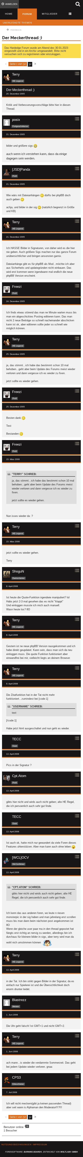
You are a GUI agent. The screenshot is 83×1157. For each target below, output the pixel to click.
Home (8, 14)
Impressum (40, 1144)
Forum (27, 14)
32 (30, 64)
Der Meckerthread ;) (22, 37)
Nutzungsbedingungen (16, 1144)
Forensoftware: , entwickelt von (41, 1152)
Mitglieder (49, 14)
